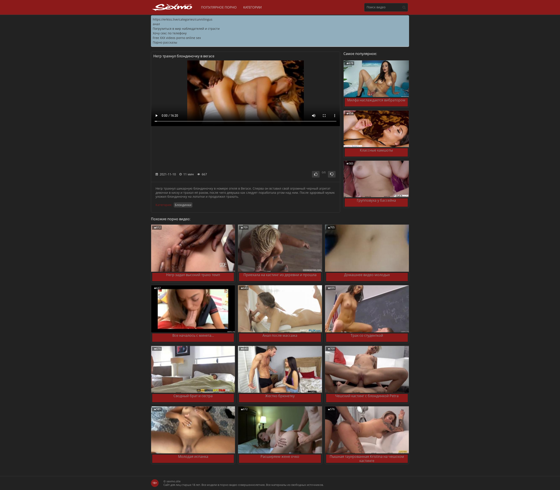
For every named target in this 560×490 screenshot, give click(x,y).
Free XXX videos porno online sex (177, 38)
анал (156, 24)
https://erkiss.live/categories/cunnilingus (182, 19)
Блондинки (183, 205)
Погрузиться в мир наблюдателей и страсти (186, 28)
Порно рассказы (165, 42)
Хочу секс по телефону (170, 33)
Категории (252, 7)
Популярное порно (219, 7)
